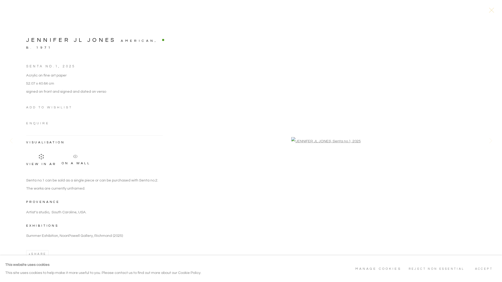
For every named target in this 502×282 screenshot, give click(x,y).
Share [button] (38, 253)
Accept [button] (484, 268)
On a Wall (76, 162)
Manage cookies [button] (378, 269)
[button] (49, 107)
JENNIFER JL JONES (71, 40)
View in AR (41, 164)
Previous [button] (11, 141)
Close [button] (490, 12)
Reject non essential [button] (437, 268)
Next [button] (491, 141)
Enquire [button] (37, 123)
